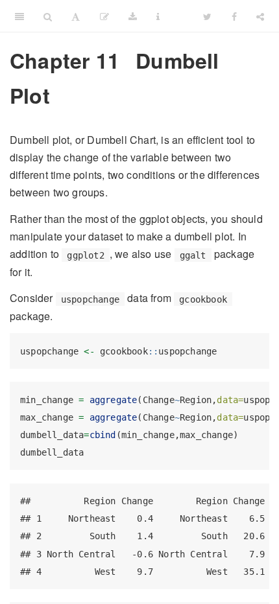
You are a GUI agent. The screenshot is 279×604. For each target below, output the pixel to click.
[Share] (260, 16)
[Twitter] (207, 16)
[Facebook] (234, 16)
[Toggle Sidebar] (19, 16)
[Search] (48, 16)
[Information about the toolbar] (158, 16)
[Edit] (104, 16)
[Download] (133, 16)
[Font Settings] (76, 16)
